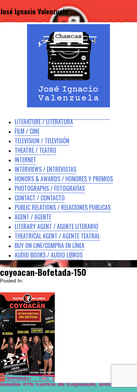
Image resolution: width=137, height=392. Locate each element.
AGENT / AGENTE (33, 216)
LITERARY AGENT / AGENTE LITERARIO (56, 226)
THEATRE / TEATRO (35, 150)
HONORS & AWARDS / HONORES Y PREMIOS (64, 178)
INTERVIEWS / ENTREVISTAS (45, 169)
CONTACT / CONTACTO (40, 197)
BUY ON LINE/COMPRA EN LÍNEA (49, 245)
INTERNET (25, 159)
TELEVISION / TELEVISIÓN (42, 140)
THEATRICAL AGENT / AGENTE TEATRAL (57, 236)
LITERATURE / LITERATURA (44, 121)
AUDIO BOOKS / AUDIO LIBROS (49, 255)
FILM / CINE (27, 131)
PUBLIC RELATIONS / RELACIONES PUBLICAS (63, 207)
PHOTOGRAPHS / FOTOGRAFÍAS (50, 188)
